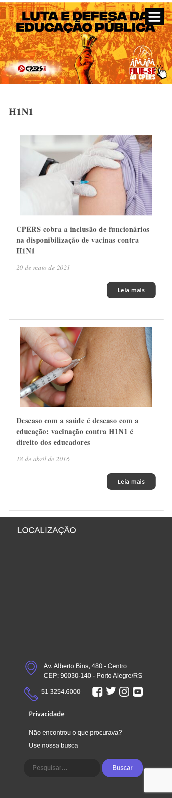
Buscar (122, 767)
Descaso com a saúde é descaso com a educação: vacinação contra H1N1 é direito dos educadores (77, 431)
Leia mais (131, 290)
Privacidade (46, 714)
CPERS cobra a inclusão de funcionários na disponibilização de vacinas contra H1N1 (83, 240)
